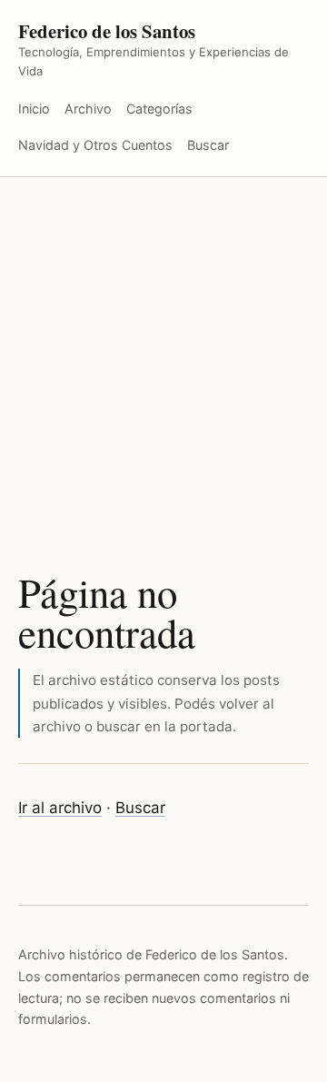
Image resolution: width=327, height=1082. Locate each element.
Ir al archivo (60, 808)
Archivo (88, 108)
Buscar (208, 145)
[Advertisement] (163, 349)
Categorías (159, 108)
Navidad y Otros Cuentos (95, 145)
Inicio (34, 108)
